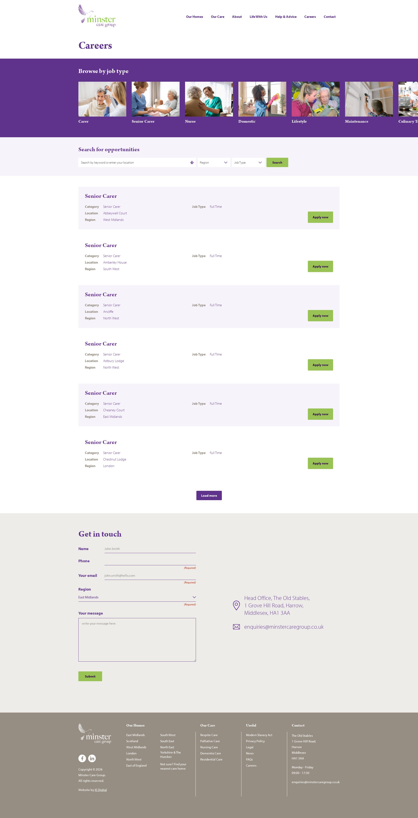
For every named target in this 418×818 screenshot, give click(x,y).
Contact (330, 16)
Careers (310, 16)
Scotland (132, 741)
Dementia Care (210, 753)
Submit (90, 676)
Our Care (217, 16)
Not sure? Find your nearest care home (173, 766)
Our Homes (194, 16)
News (250, 753)
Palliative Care (210, 741)
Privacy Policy (255, 741)
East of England (136, 765)
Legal (249, 747)
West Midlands (136, 747)
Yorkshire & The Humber (170, 754)
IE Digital (101, 790)
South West (167, 735)
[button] (338, 71)
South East (167, 741)
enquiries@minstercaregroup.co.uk (284, 626)
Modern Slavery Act (259, 735)
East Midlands (135, 735)
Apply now (320, 217)
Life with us (258, 16)
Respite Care (209, 735)
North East (167, 747)
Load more (209, 495)
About (237, 16)
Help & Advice (286, 16)
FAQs (249, 759)
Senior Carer (101, 196)
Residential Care (211, 759)
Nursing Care (209, 747)
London (131, 753)
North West (134, 759)
